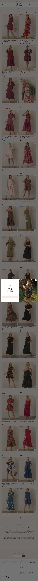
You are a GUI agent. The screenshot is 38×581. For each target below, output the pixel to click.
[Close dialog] (36, 280)
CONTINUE (10, 297)
